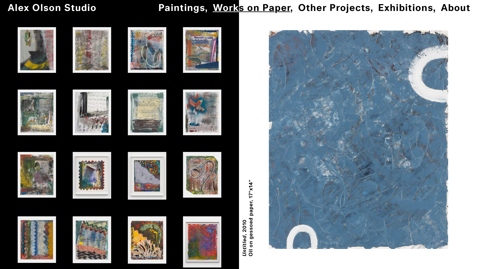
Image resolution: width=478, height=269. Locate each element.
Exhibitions (405, 8)
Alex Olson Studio (52, 8)
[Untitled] (37, 50)
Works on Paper (251, 8)
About (456, 8)
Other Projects (334, 8)
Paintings (181, 8)
